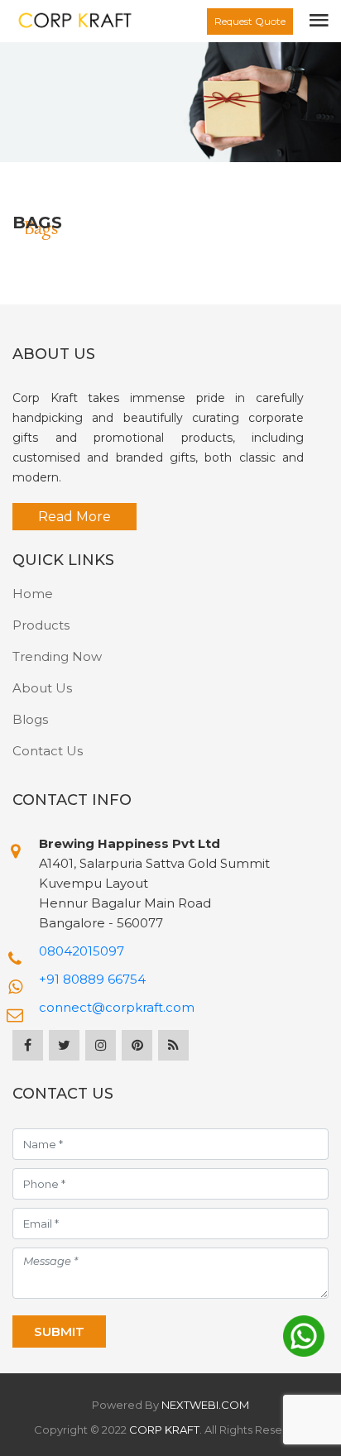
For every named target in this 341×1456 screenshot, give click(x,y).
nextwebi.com (205, 1404)
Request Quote (250, 21)
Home (32, 593)
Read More (74, 516)
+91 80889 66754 (92, 979)
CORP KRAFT (164, 1429)
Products (41, 625)
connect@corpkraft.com (117, 1007)
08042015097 (81, 951)
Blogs (30, 719)
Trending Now (57, 656)
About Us (42, 688)
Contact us (47, 751)
